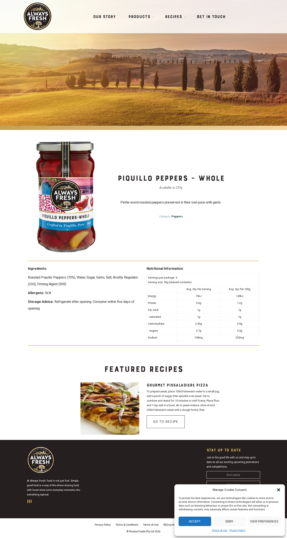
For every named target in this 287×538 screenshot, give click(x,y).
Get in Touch (211, 17)
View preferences (264, 521)
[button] (278, 490)
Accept (195, 521)
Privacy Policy (237, 530)
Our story (104, 17)
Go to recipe (165, 422)
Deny (229, 521)
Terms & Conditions (127, 524)
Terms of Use (219, 530)
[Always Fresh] (37, 16)
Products (139, 17)
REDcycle (169, 524)
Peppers (177, 216)
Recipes (173, 17)
